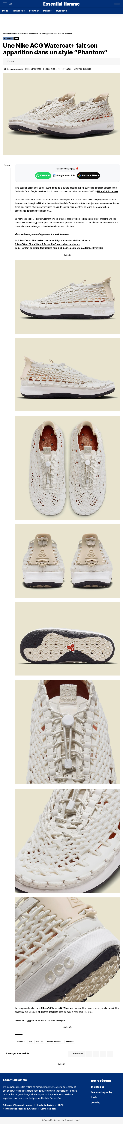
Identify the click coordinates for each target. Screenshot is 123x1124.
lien (28, 1021)
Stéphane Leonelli (15, 68)
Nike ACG (39, 1042)
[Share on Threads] (6, 186)
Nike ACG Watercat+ (107, 191)
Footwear (14, 33)
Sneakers (70, 1042)
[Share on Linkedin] (31, 61)
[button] (5, 4)
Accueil (6, 33)
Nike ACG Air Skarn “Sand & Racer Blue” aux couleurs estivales (47, 244)
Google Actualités (64, 175)
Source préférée (90, 175)
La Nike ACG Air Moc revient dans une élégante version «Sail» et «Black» (52, 240)
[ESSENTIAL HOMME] (61, 4)
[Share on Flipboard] (26, 61)
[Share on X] (22, 61)
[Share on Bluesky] (6, 193)
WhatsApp (45, 175)
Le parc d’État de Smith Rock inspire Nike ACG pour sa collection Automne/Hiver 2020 (59, 248)
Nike (16, 39)
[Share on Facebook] (17, 61)
